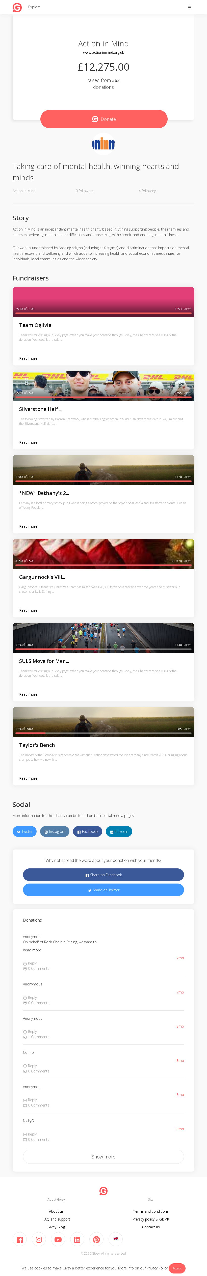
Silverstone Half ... (40, 409)
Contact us (151, 1227)
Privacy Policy (157, 1268)
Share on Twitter (105, 890)
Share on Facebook (105, 874)
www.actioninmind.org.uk (103, 52)
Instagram (56, 831)
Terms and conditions (151, 1211)
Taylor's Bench (37, 745)
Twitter (27, 831)
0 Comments (38, 968)
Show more (103, 1157)
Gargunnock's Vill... (42, 577)
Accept (177, 1268)
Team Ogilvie (35, 325)
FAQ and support (56, 1219)
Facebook (89, 831)
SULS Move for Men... (44, 661)
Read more (28, 358)
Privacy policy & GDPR (151, 1219)
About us (56, 1211)
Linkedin (121, 831)
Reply (32, 963)
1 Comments (38, 1036)
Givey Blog (56, 1227)
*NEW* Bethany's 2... (44, 493)
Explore (34, 7)
